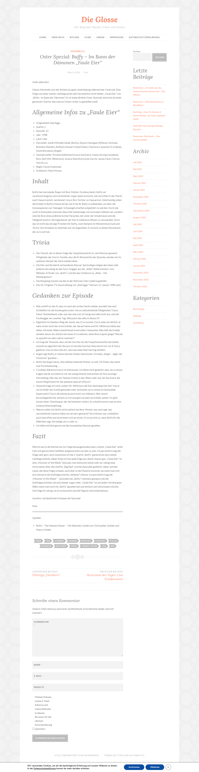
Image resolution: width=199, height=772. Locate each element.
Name (38, 665)
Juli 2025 (137, 162)
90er (38, 541)
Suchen (136, 51)
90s (48, 541)
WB (113, 546)
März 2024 (138, 252)
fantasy (100, 541)
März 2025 (138, 176)
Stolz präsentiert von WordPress (76, 755)
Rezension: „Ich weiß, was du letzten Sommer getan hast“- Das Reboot (149, 91)
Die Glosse (99, 19)
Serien (100, 37)
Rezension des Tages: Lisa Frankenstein (105, 575)
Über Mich (58, 37)
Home (42, 37)
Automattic (137, 755)
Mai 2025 (137, 169)
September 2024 (141, 210)
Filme (88, 37)
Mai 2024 (137, 238)
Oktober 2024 (140, 203)
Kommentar (41, 623)
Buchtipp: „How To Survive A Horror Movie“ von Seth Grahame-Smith (149, 115)
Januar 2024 (139, 265)
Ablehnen (155, 767)
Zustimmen (134, 767)
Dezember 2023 (140, 272)
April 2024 (138, 245)
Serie (74, 546)
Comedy (59, 541)
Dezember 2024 (140, 196)
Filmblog (137, 316)
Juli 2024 (137, 224)
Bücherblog (138, 309)
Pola (86, 72)
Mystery (61, 546)
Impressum (116, 37)
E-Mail (38, 676)
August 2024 (139, 217)
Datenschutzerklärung (144, 37)
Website (39, 687)
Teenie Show (89, 546)
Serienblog (78, 51)
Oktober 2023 (140, 286)
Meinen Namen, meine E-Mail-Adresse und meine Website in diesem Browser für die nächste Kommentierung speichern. (43, 712)
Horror (46, 546)
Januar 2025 (139, 189)
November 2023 (141, 279)
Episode (86, 541)
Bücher (74, 37)
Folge (113, 541)
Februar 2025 (139, 183)
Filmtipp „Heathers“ (46, 573)
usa (104, 546)
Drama (73, 541)
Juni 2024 (137, 231)
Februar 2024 (139, 258)
